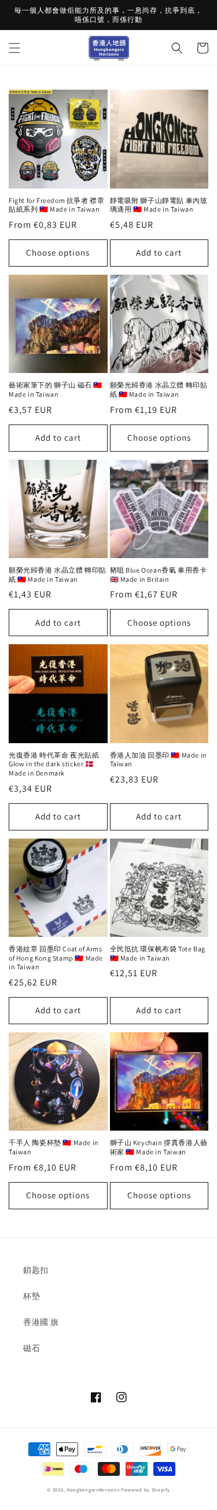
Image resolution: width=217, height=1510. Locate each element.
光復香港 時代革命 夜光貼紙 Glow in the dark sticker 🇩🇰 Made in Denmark (54, 764)
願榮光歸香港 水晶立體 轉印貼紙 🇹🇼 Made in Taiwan (159, 389)
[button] (14, 48)
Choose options (58, 252)
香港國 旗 (41, 1322)
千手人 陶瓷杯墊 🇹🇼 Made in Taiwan (54, 1147)
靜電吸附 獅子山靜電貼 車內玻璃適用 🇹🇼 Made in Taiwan (159, 205)
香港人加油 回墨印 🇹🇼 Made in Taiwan (158, 760)
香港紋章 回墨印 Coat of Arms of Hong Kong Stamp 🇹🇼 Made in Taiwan (56, 957)
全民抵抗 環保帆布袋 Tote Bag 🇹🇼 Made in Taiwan (157, 953)
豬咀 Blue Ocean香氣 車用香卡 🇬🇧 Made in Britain (158, 575)
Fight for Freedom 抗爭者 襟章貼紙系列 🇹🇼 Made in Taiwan (56, 205)
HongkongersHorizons (93, 1489)
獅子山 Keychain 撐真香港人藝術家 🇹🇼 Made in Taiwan (159, 1147)
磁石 (31, 1348)
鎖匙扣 (36, 1270)
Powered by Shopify (145, 1489)
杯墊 (31, 1296)
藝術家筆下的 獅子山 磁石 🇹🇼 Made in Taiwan (55, 389)
